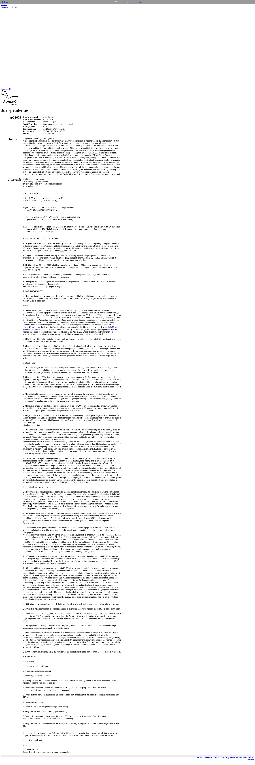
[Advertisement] (9, 48)
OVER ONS (199, 758)
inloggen (4, 7)
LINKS (223, 758)
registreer (14, 7)
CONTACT (251, 759)
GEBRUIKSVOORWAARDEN (238, 758)
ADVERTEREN (208, 758)
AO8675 (10, 89)
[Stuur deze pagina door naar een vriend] (5, 91)
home (3, 89)
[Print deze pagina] (2, 91)
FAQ (227, 758)
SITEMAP (216, 758)
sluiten (141, 2)
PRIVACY (251, 758)
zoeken (4, 4)
